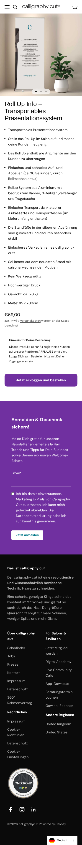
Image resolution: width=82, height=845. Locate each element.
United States (57, 732)
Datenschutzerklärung (33, 515)
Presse (12, 664)
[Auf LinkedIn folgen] (34, 810)
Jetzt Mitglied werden (56, 651)
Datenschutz (17, 689)
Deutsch (62, 840)
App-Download (57, 683)
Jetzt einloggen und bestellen (41, 380)
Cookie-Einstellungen (18, 754)
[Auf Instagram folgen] (22, 810)
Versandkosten (30, 321)
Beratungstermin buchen (59, 695)
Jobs (11, 656)
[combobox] (62, 840)
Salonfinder (16, 648)
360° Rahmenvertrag (19, 700)
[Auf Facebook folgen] (10, 810)
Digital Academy (58, 661)
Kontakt (13, 672)
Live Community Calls (59, 673)
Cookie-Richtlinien (15, 732)
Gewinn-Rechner (59, 705)
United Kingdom (58, 724)
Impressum (16, 681)
